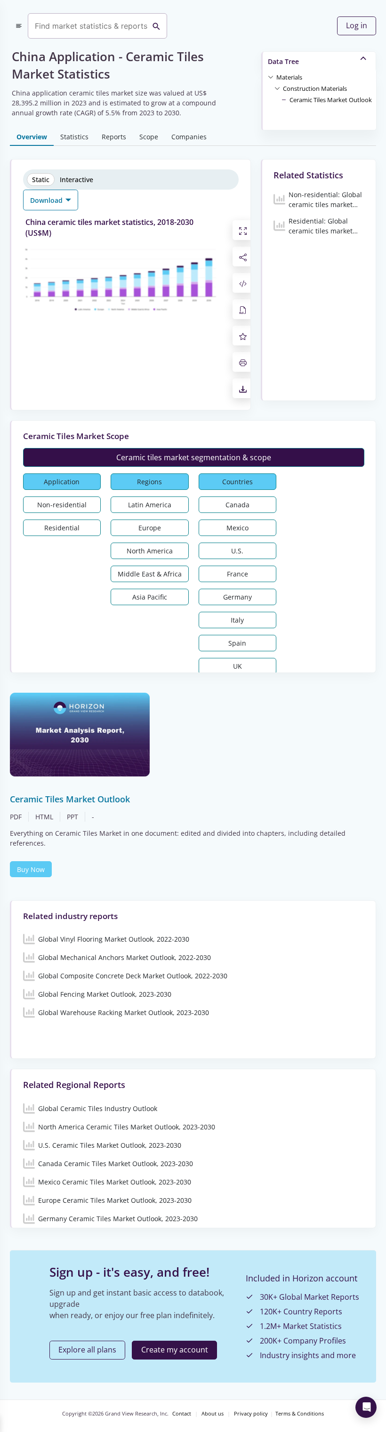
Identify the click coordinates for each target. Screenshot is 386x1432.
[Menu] (19, 26)
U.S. (237, 550)
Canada (237, 504)
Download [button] (47, 200)
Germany (237, 596)
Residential (62, 527)
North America (150, 550)
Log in (356, 25)
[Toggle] (270, 76)
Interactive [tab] (76, 179)
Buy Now (31, 869)
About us (212, 1413)
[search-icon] (156, 26)
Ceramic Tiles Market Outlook (331, 100)
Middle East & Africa (150, 573)
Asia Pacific (149, 596)
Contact (181, 1413)
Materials (289, 77)
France (237, 573)
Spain (237, 643)
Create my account (174, 1349)
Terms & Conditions (299, 1413)
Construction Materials (315, 88)
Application (62, 481)
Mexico (237, 527)
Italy (237, 620)
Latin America (149, 504)
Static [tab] (40, 179)
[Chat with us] (366, 1407)
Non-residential (62, 504)
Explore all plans (87, 1349)
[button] (289, 76)
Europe (149, 527)
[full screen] (243, 230)
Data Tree (283, 61)
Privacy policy (251, 1413)
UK (237, 666)
